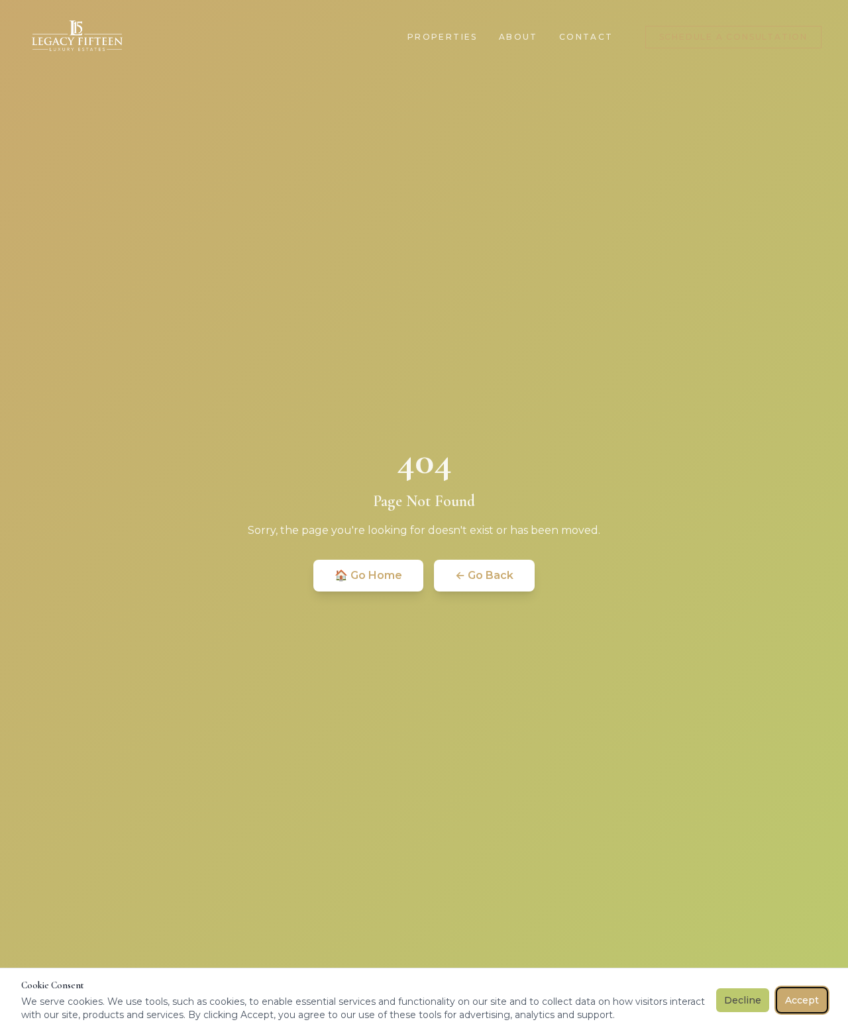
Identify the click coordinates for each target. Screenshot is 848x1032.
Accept (802, 1000)
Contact (586, 37)
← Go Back (484, 575)
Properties (442, 37)
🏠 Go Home (368, 575)
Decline (742, 1000)
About (518, 37)
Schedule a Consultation (733, 37)
